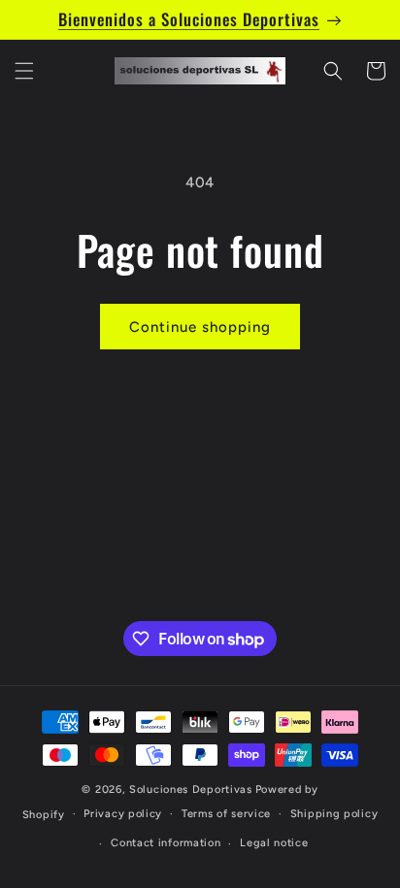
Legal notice (274, 843)
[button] (24, 70)
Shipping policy (334, 813)
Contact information (165, 843)
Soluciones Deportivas (190, 789)
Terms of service (226, 813)
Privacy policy (122, 813)
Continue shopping (200, 327)
